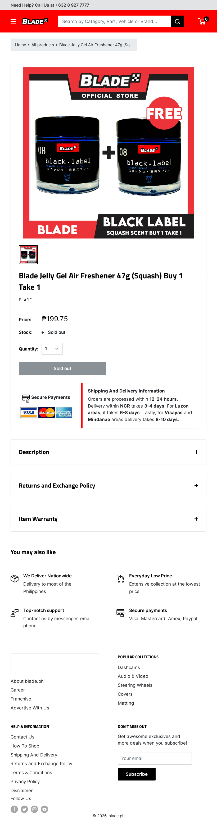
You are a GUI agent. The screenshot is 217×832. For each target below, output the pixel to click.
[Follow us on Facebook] (14, 809)
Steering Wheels (135, 685)
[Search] (177, 21)
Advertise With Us (30, 708)
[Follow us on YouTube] (44, 809)
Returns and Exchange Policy (41, 763)
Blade (25, 299)
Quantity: (28, 349)
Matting (126, 703)
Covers (125, 694)
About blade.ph (27, 681)
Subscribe (137, 774)
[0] (202, 21)
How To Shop (25, 746)
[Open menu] (13, 21)
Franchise (21, 699)
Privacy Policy (25, 781)
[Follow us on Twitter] (24, 809)
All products (42, 44)
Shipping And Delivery (34, 755)
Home (20, 44)
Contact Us (22, 737)
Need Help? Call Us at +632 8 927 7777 (50, 5)
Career (18, 690)
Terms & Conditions (31, 772)
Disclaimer (22, 790)
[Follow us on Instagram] (34, 809)
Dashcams (129, 667)
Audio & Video (133, 676)
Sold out (62, 368)
